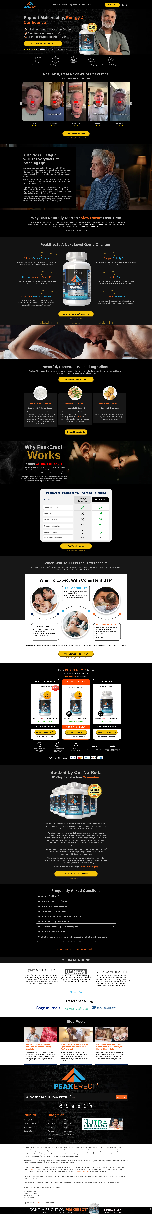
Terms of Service (30, 1124)
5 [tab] (81, 990)
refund (31, 1170)
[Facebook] (61, 1108)
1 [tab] (71, 990)
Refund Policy (28, 1128)
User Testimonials (54, 1135)
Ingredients (73, 5)
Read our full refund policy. (89, 867)
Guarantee (56, 5)
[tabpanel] (41, 977)
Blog (65, 1128)
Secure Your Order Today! (76, 874)
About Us (51, 1139)
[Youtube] (73, 1108)
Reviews (82, 5)
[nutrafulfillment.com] (102, 1131)
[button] (127, 5)
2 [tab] (73, 990)
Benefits (65, 5)
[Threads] (91, 1108)
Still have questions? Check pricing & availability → (76, 949)
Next (131, 103)
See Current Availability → (43, 43)
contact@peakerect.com (81, 1172)
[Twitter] (85, 1108)
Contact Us (68, 1131)
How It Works (69, 1135)
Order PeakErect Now (76, 314)
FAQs (89, 5)
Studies (78, 417)
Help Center (68, 1124)
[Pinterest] (67, 1108)
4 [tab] (78, 990)
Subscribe (121, 1098)
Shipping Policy (29, 1131)
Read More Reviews (76, 134)
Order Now (113, 5)
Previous (21, 103)
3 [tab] (76, 990)
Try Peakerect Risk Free (76, 654)
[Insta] (79, 1108)
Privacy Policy (28, 1120)
